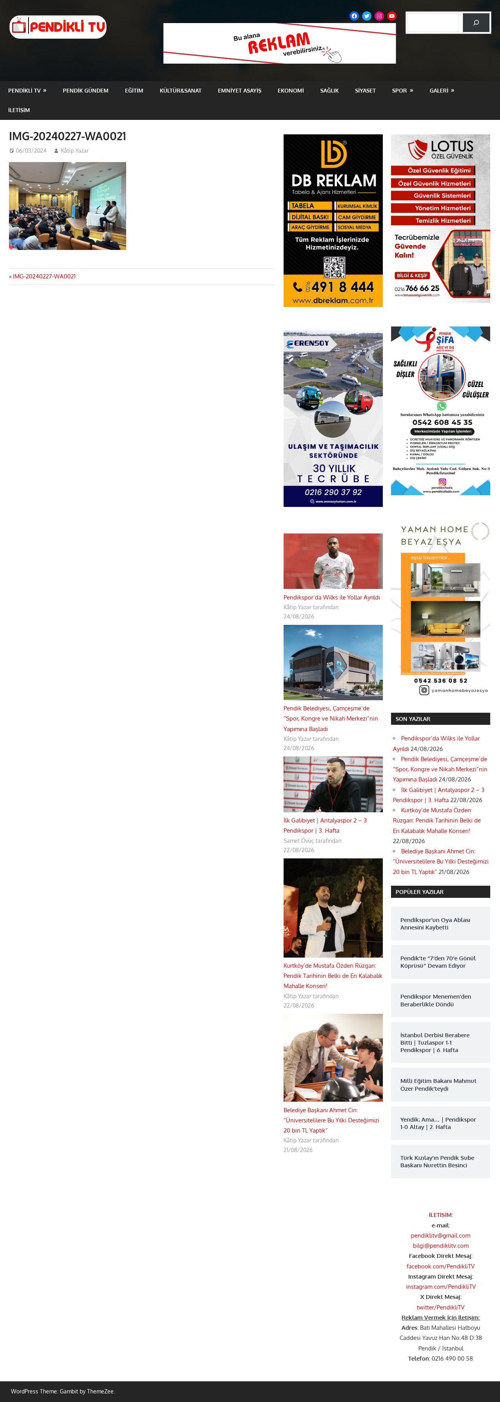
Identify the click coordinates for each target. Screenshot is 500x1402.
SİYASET (365, 90)
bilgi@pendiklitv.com (441, 1245)
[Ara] (476, 22)
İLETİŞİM (19, 110)
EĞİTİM (134, 90)
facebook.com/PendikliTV (441, 1266)
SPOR (399, 90)
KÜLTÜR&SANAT (181, 90)
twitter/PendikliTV (440, 1307)
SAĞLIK (329, 90)
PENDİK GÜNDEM (86, 90)
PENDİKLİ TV (24, 90)
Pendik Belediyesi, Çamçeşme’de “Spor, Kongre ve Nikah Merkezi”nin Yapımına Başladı (331, 719)
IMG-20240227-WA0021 (44, 276)
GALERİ (439, 90)
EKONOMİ (291, 90)
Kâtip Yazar (75, 150)
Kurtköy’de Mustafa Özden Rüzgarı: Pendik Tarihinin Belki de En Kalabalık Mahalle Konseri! (333, 976)
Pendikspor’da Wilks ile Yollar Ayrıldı (332, 597)
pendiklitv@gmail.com (440, 1235)
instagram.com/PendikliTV (441, 1286)
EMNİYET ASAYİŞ (239, 90)
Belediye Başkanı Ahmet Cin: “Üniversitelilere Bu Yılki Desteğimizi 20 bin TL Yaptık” (331, 1120)
